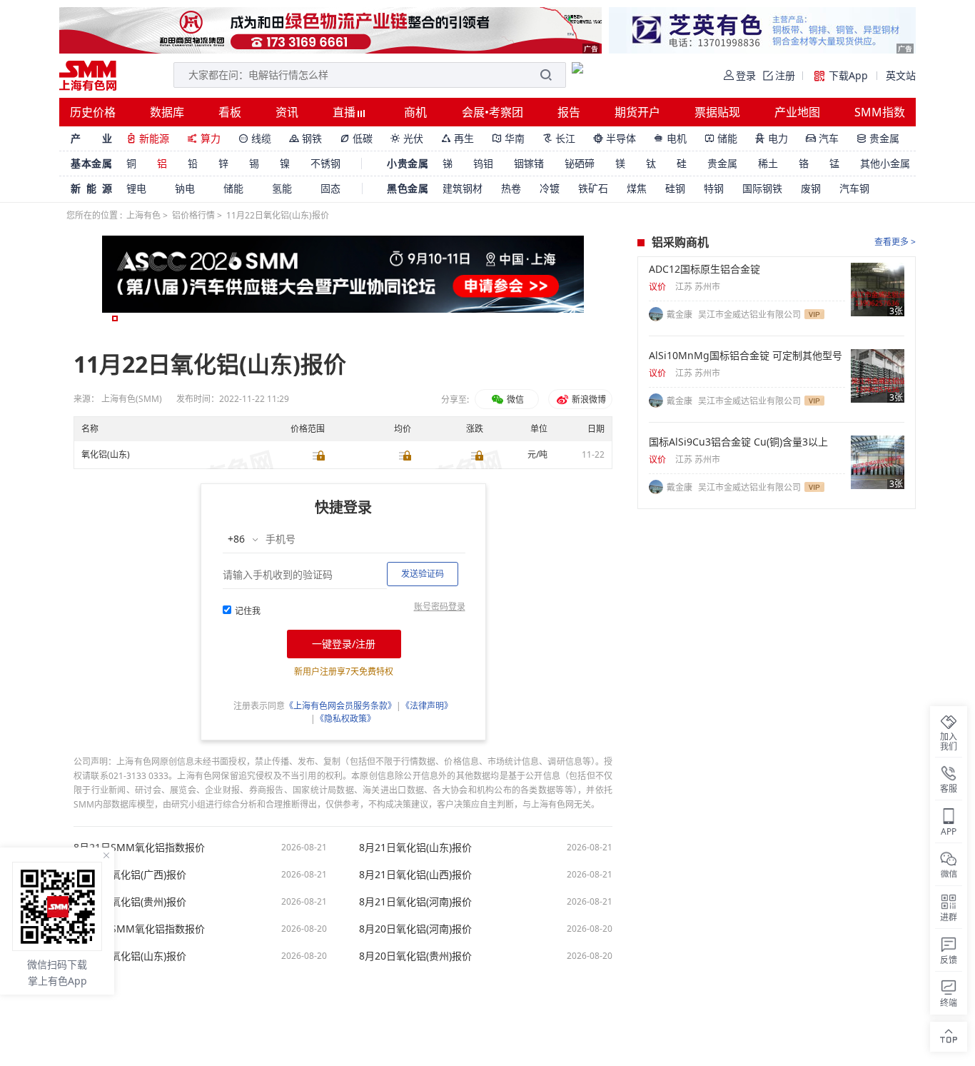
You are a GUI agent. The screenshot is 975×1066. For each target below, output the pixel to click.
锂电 (136, 188)
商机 (415, 112)
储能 (720, 138)
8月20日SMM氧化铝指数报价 (139, 928)
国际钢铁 (762, 188)
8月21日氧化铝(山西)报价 (415, 874)
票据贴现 (717, 112)
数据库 (167, 112)
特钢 (714, 188)
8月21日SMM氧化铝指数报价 (139, 847)
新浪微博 (588, 399)
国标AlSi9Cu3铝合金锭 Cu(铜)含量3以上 (738, 442)
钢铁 (305, 138)
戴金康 (680, 314)
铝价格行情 (193, 215)
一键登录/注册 (343, 643)
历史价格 (93, 112)
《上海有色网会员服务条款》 (340, 706)
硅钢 (675, 188)
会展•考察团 (492, 112)
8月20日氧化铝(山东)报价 (130, 956)
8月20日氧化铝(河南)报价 (415, 928)
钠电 (185, 188)
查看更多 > (895, 242)
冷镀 (550, 188)
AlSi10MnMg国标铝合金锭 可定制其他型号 (745, 355)
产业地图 (797, 112)
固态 (330, 188)
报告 (568, 112)
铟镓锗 (529, 163)
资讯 (287, 112)
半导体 (614, 138)
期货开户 (637, 112)
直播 (345, 112)
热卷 (511, 188)
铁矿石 (593, 188)
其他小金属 (885, 163)
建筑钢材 (463, 188)
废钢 (811, 188)
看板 (229, 112)
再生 (457, 138)
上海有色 (143, 215)
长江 (558, 138)
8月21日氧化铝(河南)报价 (415, 901)
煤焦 (637, 188)
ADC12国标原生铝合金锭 (704, 269)
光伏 (406, 138)
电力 (771, 138)
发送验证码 (422, 574)
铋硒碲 (580, 163)
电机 (670, 138)
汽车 (822, 138)
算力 (204, 138)
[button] (115, 318)
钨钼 (483, 163)
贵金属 (878, 138)
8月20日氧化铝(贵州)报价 (415, 956)
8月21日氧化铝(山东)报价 (415, 847)
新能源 (147, 138)
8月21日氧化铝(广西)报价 (130, 874)
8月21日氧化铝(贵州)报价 (130, 901)
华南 (508, 138)
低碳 (356, 138)
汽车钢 (854, 188)
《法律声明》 (427, 706)
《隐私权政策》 (345, 719)
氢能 (282, 188)
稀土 (768, 163)
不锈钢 (325, 163)
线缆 (254, 138)
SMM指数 (879, 112)
